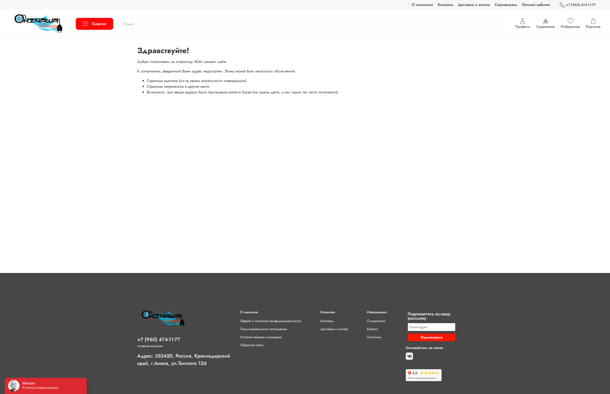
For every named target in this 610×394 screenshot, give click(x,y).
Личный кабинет (536, 4)
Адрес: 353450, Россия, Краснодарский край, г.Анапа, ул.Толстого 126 (183, 359)
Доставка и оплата (474, 4)
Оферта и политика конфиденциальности (270, 320)
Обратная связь (252, 345)
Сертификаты (506, 4)
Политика (374, 337)
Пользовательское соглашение (263, 329)
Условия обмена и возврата (261, 337)
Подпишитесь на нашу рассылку (429, 316)
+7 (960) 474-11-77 (581, 4)
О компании (422, 4)
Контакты (445, 4)
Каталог (99, 24)
